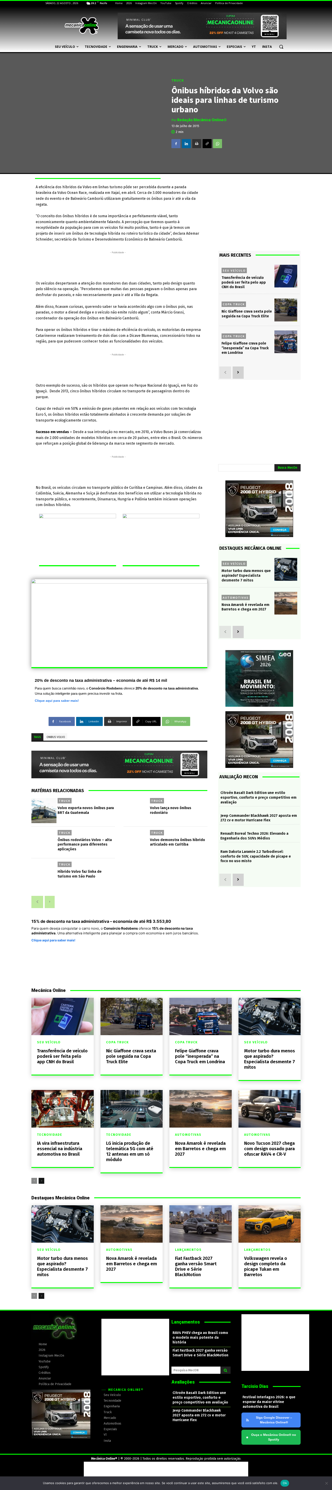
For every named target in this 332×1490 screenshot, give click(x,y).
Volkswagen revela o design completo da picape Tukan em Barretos (265, 1266)
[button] (281, 46)
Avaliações (183, 1382)
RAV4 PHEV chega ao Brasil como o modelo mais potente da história (200, 1337)
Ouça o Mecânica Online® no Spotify (271, 1437)
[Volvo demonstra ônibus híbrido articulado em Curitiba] (136, 842)
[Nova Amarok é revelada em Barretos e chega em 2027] (285, 603)
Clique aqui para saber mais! (57, 700)
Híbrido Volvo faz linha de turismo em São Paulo (80, 873)
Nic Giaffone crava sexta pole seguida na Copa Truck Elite (247, 313)
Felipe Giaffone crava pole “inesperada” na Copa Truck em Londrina (245, 348)
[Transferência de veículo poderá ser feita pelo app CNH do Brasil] (285, 276)
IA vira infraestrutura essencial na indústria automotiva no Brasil (59, 1148)
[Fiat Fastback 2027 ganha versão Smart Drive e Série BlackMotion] (200, 1224)
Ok (285, 1483)
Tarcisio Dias (254, 1386)
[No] (326, 1483)
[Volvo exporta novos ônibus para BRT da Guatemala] (43, 810)
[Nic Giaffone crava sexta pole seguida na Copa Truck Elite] (285, 310)
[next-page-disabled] (50, 902)
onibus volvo (56, 737)
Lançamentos (188, 1249)
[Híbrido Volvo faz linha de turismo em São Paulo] (43, 874)
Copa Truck (234, 304)
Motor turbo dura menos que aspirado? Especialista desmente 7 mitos (246, 575)
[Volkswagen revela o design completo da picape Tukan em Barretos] (269, 1224)
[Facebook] (175, 143)
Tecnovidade (49, 1134)
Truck (177, 80)
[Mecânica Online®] (81, 26)
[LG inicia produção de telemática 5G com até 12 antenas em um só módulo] (132, 1108)
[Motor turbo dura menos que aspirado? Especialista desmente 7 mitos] (285, 569)
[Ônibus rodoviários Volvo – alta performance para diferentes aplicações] (43, 842)
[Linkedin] (186, 143)
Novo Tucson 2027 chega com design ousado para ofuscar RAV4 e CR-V (269, 1148)
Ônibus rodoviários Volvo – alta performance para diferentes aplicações (85, 844)
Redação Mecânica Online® (202, 119)
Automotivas (236, 598)
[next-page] (238, 372)
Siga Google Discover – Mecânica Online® (274, 1420)
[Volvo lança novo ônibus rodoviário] (136, 810)
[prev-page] (37, 902)
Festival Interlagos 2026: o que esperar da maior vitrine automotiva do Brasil (269, 1402)
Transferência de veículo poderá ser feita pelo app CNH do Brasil (244, 282)
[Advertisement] (118, 265)
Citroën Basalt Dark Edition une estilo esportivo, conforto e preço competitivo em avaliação (258, 797)
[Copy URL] (207, 143)
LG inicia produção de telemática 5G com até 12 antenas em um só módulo (129, 1151)
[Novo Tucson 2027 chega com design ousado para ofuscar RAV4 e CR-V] (269, 1108)
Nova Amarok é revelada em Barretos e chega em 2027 (245, 607)
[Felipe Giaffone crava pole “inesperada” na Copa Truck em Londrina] (285, 341)
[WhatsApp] (217, 143)
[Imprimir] (196, 143)
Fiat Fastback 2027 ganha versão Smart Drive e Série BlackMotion (196, 1266)
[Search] (225, 1370)
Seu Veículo (234, 270)
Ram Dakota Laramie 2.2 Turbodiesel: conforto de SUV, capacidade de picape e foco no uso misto (255, 856)
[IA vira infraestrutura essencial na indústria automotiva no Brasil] (62, 1108)
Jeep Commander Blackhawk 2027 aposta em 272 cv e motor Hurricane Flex (258, 817)
